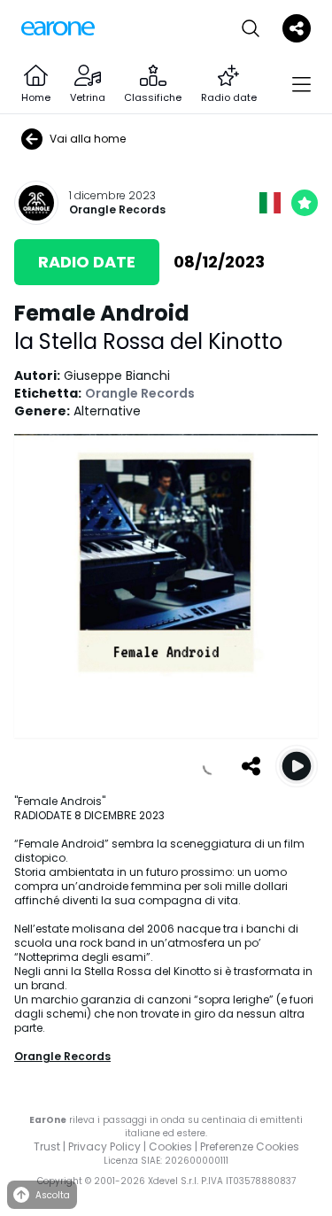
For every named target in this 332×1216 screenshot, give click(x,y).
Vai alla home (88, 138)
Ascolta (52, 1195)
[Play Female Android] (296, 766)
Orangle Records (117, 210)
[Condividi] (250, 766)
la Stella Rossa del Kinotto (148, 341)
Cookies (170, 1146)
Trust (47, 1146)
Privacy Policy (104, 1146)
